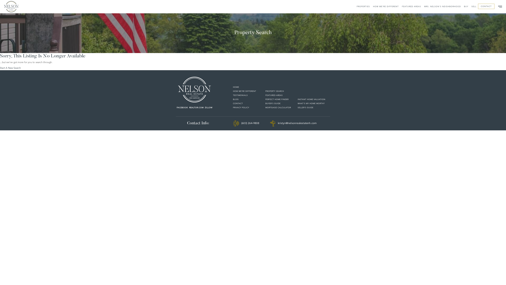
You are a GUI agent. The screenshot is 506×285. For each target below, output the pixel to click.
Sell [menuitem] (473, 7)
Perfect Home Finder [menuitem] (277, 99)
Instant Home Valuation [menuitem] (311, 99)
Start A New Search (10, 68)
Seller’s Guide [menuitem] (305, 108)
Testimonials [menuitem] (240, 95)
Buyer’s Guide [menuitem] (273, 103)
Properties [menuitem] (363, 7)
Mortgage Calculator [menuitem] (278, 108)
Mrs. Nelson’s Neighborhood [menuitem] (442, 7)
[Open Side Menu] (500, 6)
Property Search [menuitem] (274, 91)
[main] (253, 41)
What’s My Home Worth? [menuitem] (311, 103)
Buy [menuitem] (466, 7)
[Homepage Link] (194, 89)
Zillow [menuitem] (208, 108)
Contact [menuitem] (486, 6)
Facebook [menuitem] (182, 108)
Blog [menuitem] (236, 99)
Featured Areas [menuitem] (411, 7)
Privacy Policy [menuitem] (241, 108)
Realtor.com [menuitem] (196, 108)
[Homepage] (11, 7)
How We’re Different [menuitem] (386, 7)
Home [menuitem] (236, 87)
